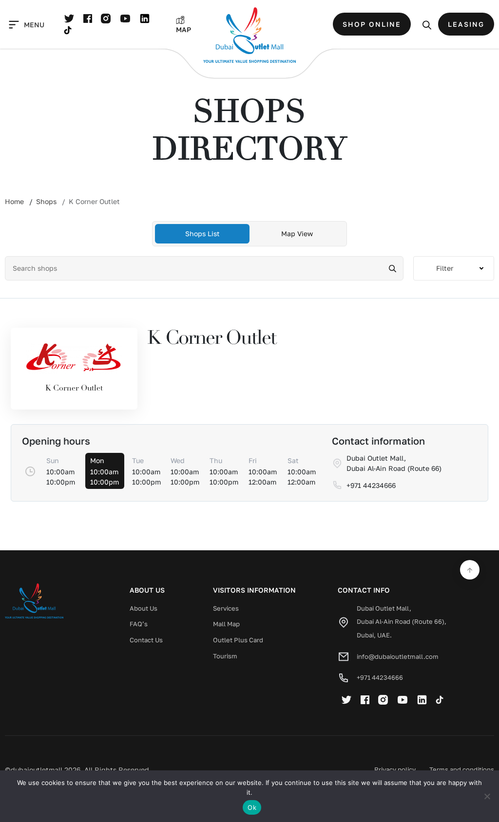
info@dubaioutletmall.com (398, 656)
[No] (487, 796)
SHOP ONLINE (372, 24)
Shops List (202, 233)
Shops (46, 201)
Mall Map (226, 624)
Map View (297, 233)
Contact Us (146, 640)
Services (226, 608)
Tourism (225, 656)
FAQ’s (139, 624)
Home (14, 201)
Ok (252, 807)
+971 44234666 (380, 677)
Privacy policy (395, 769)
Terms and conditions (461, 769)
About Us (143, 608)
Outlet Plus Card (238, 640)
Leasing (466, 24)
